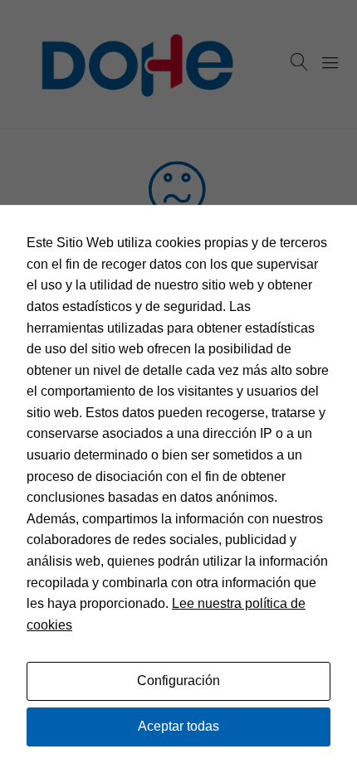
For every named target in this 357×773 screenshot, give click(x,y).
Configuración (178, 680)
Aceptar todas (178, 726)
